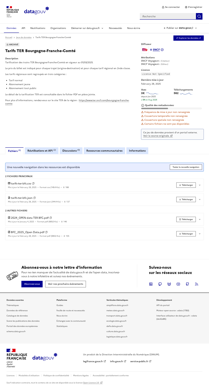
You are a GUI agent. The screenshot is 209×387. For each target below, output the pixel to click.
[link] (171, 7)
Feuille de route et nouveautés (70, 310)
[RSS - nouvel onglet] (196, 284)
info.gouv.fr (116, 361)
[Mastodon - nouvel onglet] (160, 284)
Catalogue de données (17, 315)
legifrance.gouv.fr (93, 361)
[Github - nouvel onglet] (187, 284)
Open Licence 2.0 (91, 382)
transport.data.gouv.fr (116, 315)
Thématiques (13, 305)
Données (11, 28)
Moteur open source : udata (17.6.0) (172, 310)
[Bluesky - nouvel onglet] (169, 284)
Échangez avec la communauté (71, 321)
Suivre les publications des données (23, 321)
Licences (11, 375)
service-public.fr (139, 361)
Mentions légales (81, 375)
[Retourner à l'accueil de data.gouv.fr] (36, 11)
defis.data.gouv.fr (114, 326)
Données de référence (17, 310)
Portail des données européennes (22, 326)
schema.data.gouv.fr (16, 331)
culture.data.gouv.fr (115, 331)
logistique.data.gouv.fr (117, 336)
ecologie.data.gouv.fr (116, 321)
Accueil (8, 37)
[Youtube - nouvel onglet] (178, 284)
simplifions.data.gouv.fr (117, 305)
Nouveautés (115, 28)
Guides (59, 305)
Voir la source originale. (156, 136)
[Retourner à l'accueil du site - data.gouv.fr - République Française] (44, 358)
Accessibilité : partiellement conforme (111, 375)
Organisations (58, 28)
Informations (137, 151)
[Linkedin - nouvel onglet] (151, 284)
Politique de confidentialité (56, 375)
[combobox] (171, 16)
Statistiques (61, 326)
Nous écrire (133, 28)
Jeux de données (24, 37)
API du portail (162, 305)
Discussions (71, 150)
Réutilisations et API (41, 150)
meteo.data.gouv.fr (115, 310)
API (23, 28)
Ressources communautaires (104, 151)
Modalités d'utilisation (29, 375)
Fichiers (14, 151)
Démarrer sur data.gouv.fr (85, 28)
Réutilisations (37, 28)
